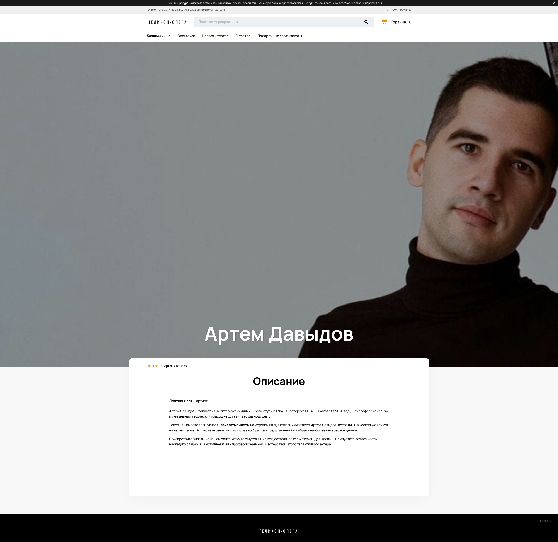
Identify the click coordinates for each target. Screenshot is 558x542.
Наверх (545, 520)
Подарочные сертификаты (279, 35)
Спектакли (186, 35)
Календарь (156, 35)
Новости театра (215, 35)
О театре (243, 35)
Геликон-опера (168, 22)
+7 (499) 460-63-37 (398, 10)
